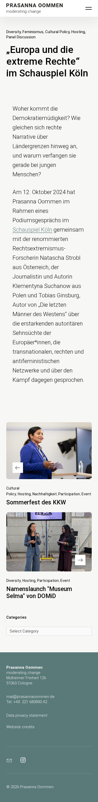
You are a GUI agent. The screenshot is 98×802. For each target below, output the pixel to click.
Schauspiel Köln (32, 229)
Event (86, 494)
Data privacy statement (26, 715)
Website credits (20, 727)
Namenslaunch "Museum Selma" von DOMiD (39, 593)
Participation (69, 494)
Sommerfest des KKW (36, 502)
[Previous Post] (49, 450)
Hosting (78, 31)
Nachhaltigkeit (44, 494)
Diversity (13, 31)
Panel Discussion (21, 37)
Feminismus (32, 31)
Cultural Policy (57, 31)
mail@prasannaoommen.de (30, 696)
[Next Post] (49, 541)
